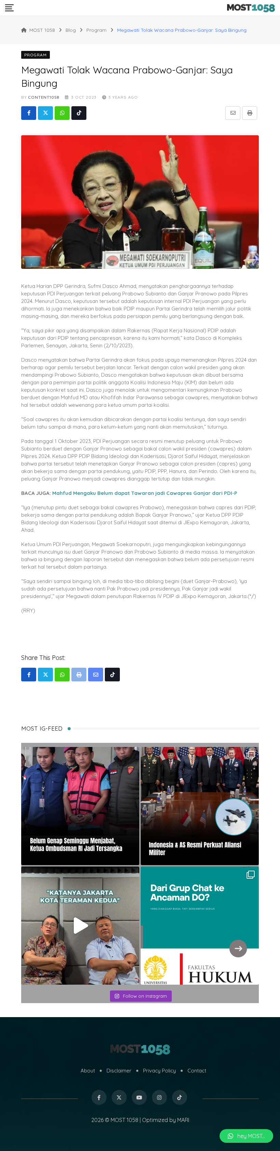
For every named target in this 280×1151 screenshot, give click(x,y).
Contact (196, 1070)
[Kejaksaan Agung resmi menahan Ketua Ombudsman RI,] (80, 806)
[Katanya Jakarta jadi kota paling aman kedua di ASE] (80, 925)
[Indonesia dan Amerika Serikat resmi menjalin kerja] (200, 806)
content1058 (43, 97)
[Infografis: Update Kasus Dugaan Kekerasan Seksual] (200, 925)
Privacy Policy (159, 1070)
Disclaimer (119, 1070)
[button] (246, 1136)
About (88, 1070)
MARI (183, 1120)
